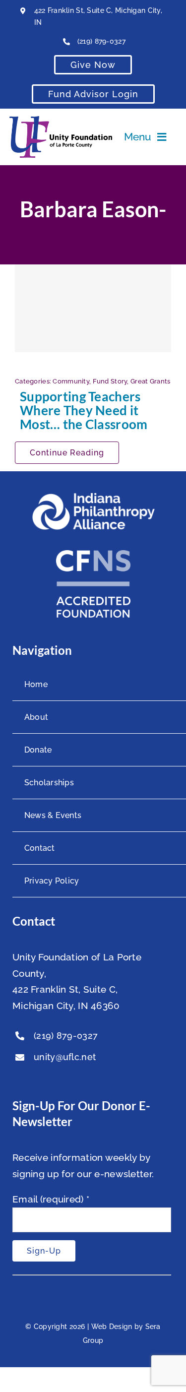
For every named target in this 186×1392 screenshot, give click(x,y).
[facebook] (17, 1080)
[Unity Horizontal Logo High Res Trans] (61, 120)
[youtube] (37, 1080)
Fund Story (110, 381)
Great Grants (150, 381)
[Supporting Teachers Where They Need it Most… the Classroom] (93, 308)
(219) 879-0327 (101, 41)
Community (71, 381)
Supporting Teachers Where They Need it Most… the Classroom (83, 410)
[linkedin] (57, 1080)
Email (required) (50, 1199)
